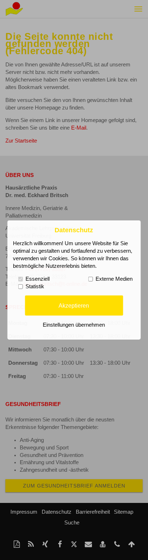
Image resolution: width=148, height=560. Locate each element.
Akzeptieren (74, 305)
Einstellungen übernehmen (74, 325)
